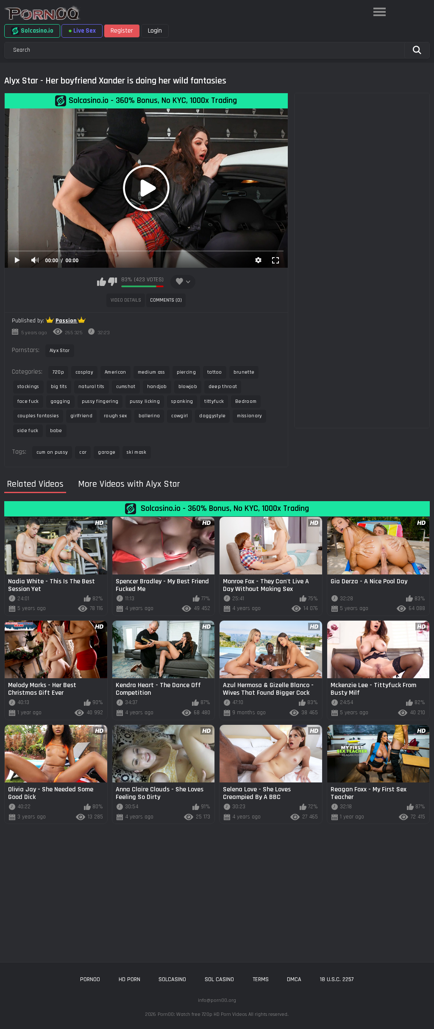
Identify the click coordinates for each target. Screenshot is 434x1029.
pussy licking (145, 401)
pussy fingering (100, 401)
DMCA (294, 979)
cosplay (84, 372)
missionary (249, 416)
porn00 (90, 979)
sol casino (219, 979)
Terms (261, 979)
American (115, 372)
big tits (59, 386)
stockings (28, 386)
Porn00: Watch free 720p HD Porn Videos (202, 1014)
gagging (60, 401)
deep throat (223, 386)
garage (106, 452)
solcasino (172, 979)
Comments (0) (166, 300)
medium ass (151, 372)
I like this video (101, 281)
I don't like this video (112, 281)
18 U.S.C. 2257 (337, 979)
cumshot (126, 386)
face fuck (28, 401)
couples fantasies (38, 416)
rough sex (115, 416)
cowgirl (179, 416)
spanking (182, 401)
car (82, 452)
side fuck (28, 430)
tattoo (214, 372)
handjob (157, 386)
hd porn (129, 979)
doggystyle (212, 416)
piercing (186, 372)
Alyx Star (60, 350)
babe (56, 430)
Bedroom (245, 401)
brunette (244, 372)
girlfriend (81, 416)
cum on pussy (52, 452)
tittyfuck (214, 401)
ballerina (149, 416)
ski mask (136, 452)
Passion (67, 321)
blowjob (187, 386)
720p (58, 372)
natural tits (91, 386)
